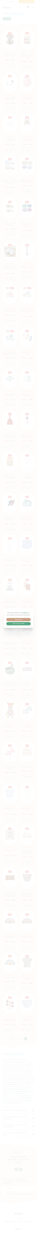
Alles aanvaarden (18, 623)
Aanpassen (18, 619)
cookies (24, 612)
